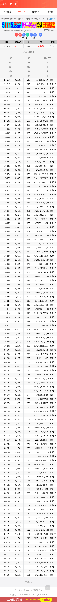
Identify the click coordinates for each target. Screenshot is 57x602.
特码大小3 (5, 19)
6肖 (43, 19)
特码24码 (21, 19)
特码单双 (13, 19)
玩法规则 (49, 12)
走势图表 (35, 12)
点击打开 (46, 599)
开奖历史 (7, 12)
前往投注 (41, 46)
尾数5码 (52, 19)
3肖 (47, 19)
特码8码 (37, 19)
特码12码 (29, 19)
